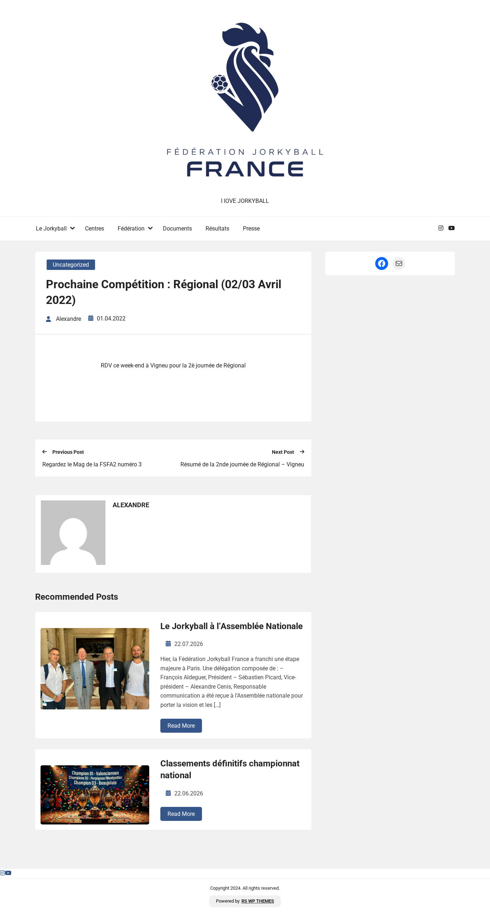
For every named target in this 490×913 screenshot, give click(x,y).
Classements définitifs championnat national (230, 770)
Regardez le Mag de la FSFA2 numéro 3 (92, 464)
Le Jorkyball (51, 228)
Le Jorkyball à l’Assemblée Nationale (231, 626)
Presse (251, 228)
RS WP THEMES (257, 901)
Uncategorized (71, 264)
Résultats (217, 228)
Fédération (131, 228)
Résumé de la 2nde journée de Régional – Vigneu (242, 464)
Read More (181, 725)
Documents (177, 228)
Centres (94, 228)
